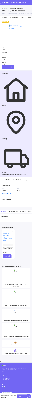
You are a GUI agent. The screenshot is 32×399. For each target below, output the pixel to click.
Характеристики (14, 17)
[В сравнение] (10, 231)
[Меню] (2, 2)
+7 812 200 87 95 (6, 378)
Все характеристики (6, 193)
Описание (4, 17)
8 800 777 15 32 (6, 380)
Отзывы (23, 17)
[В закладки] (13, 231)
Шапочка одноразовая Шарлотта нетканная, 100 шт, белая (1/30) (8, 249)
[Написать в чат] (29, 396)
